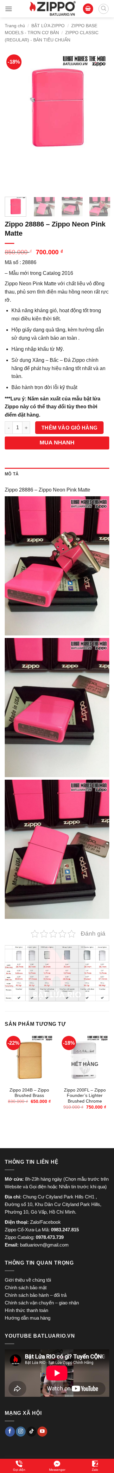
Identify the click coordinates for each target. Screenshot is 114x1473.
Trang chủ (15, 25)
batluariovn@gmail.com (44, 1244)
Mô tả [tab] (11, 474)
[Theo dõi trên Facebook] (10, 1432)
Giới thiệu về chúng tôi (28, 1280)
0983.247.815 (65, 1229)
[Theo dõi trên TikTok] (31, 1432)
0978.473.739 (50, 1237)
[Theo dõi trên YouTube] (42, 1432)
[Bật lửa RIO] (52, 8)
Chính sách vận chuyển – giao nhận (42, 1302)
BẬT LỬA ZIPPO (48, 25)
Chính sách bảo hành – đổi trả (35, 1295)
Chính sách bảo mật (26, 1287)
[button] (8, 8)
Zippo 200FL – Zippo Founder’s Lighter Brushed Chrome (85, 1096)
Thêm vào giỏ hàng (69, 427)
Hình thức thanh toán (26, 1310)
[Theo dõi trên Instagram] (21, 1432)
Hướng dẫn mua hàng (27, 1318)
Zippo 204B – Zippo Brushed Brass (29, 1093)
